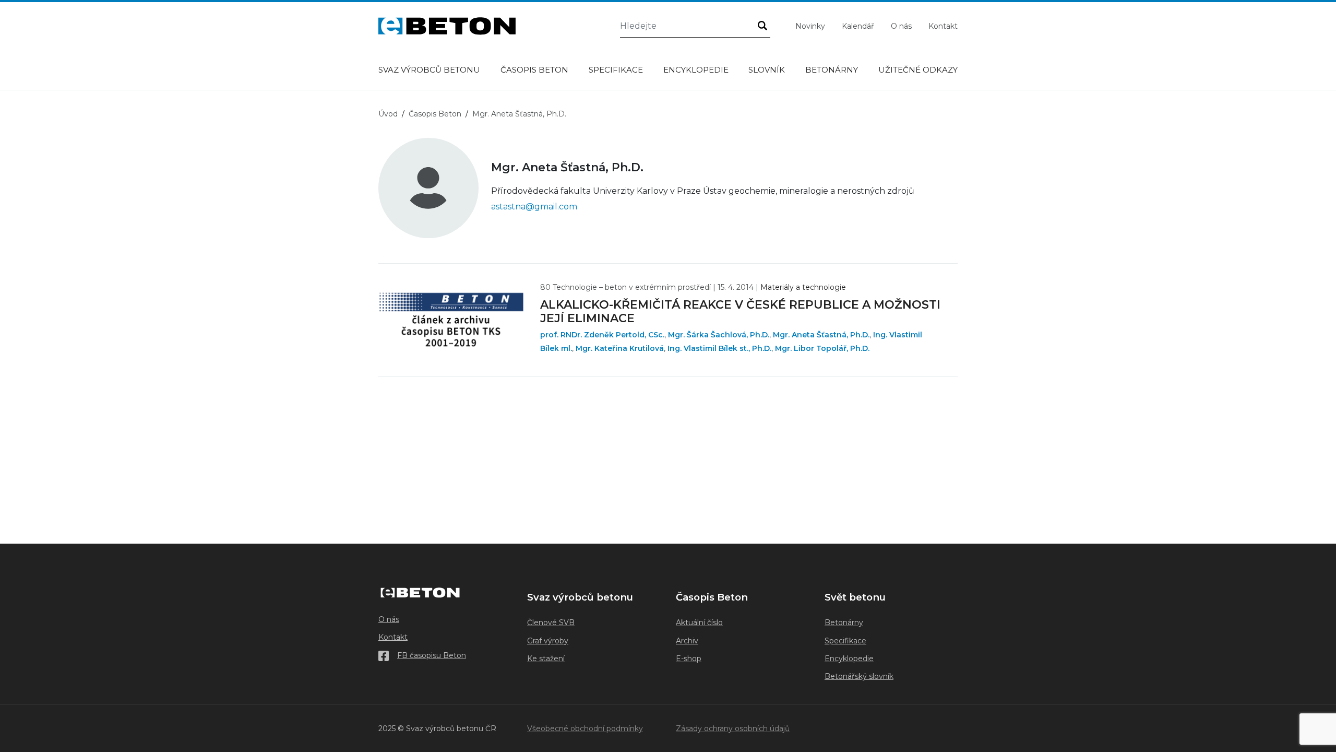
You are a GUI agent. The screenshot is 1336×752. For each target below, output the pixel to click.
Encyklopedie (696, 70)
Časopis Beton (534, 70)
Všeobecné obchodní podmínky (585, 728)
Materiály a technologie (803, 287)
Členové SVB (551, 622)
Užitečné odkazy (918, 70)
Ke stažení (546, 658)
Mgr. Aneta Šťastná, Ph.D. (821, 334)
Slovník (766, 70)
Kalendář (858, 26)
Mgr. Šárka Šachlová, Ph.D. (718, 334)
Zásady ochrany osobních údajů (733, 728)
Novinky (810, 26)
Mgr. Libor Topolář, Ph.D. (822, 348)
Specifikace (616, 70)
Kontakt (943, 26)
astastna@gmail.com (534, 207)
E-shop (688, 658)
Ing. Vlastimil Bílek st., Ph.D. (719, 348)
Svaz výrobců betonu (429, 70)
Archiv (687, 640)
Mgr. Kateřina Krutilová (620, 348)
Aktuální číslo (699, 622)
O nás (901, 26)
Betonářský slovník (859, 676)
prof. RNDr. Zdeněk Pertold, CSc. (602, 334)
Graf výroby (547, 640)
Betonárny (831, 70)
